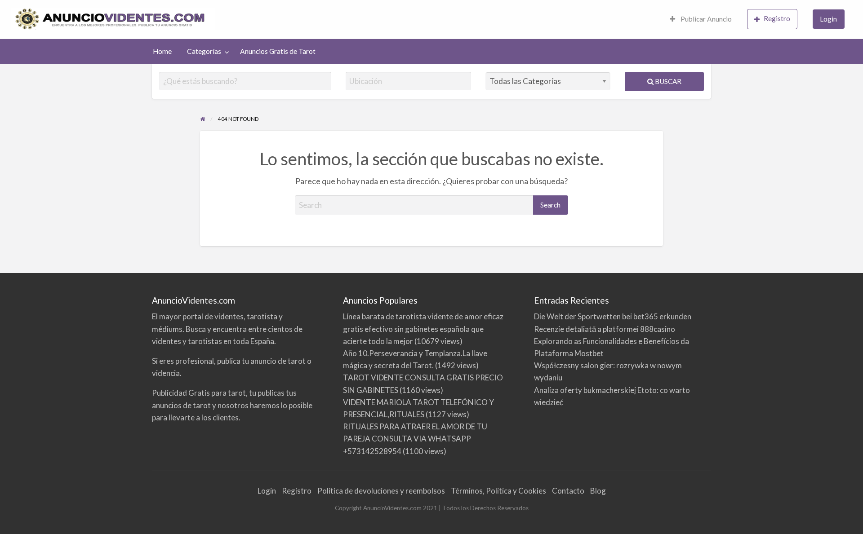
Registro (777, 18)
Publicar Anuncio (705, 19)
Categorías (204, 51)
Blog (598, 490)
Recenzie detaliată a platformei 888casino (604, 329)
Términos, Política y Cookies (498, 490)
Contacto (568, 490)
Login (828, 19)
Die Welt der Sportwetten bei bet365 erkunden (612, 316)
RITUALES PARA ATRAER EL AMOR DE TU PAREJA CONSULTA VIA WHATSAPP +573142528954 (415, 438)
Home (162, 51)
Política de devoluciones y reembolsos (381, 490)
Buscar (667, 81)
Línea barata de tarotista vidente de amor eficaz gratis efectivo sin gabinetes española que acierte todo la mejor (423, 328)
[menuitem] (700, 19)
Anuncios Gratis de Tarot (278, 51)
